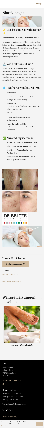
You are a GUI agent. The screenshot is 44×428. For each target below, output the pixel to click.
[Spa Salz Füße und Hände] (22, 327)
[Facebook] (3, 384)
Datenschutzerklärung (9, 417)
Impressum (6, 414)
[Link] (39, 4)
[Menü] (3, 4)
